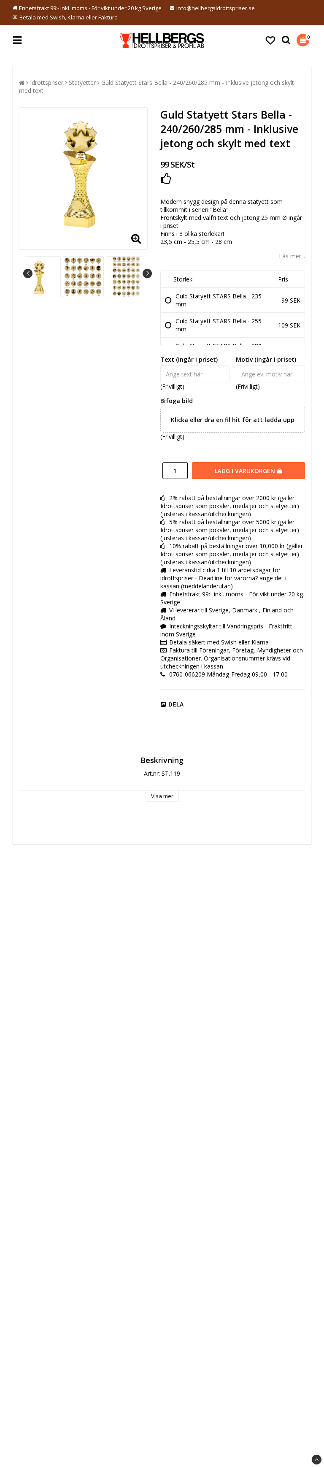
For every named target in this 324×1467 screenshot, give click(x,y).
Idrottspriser (46, 82)
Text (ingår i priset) (189, 359)
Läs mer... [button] (292, 256)
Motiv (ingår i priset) (266, 359)
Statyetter (82, 82)
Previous (27, 273)
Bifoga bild (176, 401)
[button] (270, 40)
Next (147, 273)
